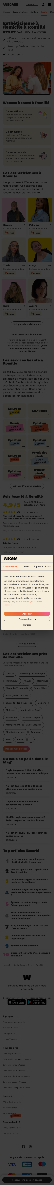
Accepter (27, 613)
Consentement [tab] (10, 566)
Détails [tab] (26, 566)
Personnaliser (25, 619)
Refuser (27, 625)
